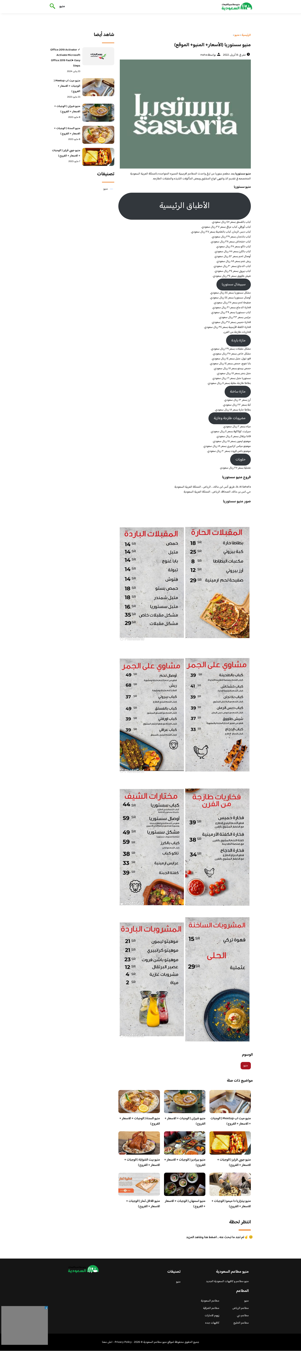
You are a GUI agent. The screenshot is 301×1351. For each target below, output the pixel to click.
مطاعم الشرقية (211, 1308)
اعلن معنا (107, 1342)
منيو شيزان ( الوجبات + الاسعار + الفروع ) (185, 1121)
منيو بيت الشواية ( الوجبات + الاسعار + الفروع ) (142, 1162)
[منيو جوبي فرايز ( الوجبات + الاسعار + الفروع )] (98, 157)
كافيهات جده (212, 1323)
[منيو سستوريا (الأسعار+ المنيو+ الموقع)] (184, 114)
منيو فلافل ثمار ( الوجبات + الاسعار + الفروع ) (143, 1203)
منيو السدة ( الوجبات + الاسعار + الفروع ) (139, 1121)
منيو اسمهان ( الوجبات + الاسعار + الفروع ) (185, 1203)
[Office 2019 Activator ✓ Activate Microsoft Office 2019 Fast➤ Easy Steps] (98, 56)
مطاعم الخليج (241, 1323)
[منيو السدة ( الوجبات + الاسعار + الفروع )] (98, 135)
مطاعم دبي (243, 1315)
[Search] (51, 6)
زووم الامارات (212, 1315)
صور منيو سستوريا (237, 501)
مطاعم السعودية (210, 1300)
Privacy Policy (123, 1342)
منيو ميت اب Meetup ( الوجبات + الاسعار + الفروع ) (230, 1121)
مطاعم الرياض (240, 1308)
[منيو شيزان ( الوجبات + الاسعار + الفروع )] (98, 113)
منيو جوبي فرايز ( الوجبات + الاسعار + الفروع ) (234, 1162)
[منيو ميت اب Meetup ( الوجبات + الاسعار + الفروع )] (98, 87)
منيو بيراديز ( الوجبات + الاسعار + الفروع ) (184, 1162)
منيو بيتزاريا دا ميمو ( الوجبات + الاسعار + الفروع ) (231, 1203)
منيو (62, 6)
